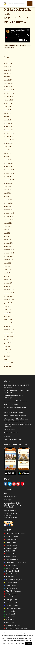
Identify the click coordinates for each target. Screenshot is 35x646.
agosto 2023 (8, 183)
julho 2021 (7, 266)
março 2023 (8, 199)
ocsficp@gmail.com (10, 496)
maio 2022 (7, 233)
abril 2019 (7, 356)
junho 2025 (7, 110)
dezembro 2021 (9, 249)
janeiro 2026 (8, 86)
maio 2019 (7, 352)
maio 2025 (7, 113)
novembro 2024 (9, 133)
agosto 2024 (8, 143)
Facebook (5, 484)
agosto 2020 (8, 303)
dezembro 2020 (9, 289)
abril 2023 (7, 196)
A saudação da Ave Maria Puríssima (15, 401)
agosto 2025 (8, 103)
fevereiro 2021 (8, 283)
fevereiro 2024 (8, 163)
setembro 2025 (9, 100)
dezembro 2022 (9, 209)
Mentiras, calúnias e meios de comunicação (13, 396)
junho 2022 (7, 229)
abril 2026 (7, 76)
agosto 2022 (8, 223)
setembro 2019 (8, 339)
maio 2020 (7, 313)
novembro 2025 (9, 93)
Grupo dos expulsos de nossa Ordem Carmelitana (16, 391)
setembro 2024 (9, 139)
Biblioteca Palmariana (11, 404)
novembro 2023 (9, 173)
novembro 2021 (9, 253)
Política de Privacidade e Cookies (15, 407)
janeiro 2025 (8, 126)
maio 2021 (7, 273)
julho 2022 (7, 226)
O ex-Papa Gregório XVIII (12, 439)
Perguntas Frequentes (11, 432)
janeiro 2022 (8, 246)
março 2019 (7, 359)
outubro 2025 (8, 96)
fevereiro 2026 (8, 83)
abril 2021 (7, 276)
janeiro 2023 (8, 206)
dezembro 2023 (9, 169)
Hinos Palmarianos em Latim (13, 412)
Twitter (10, 484)
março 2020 (8, 319)
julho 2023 (7, 186)
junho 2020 (7, 309)
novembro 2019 (9, 333)
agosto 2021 (7, 263)
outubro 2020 (8, 296)
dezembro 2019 (9, 329)
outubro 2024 (8, 136)
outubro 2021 (8, 256)
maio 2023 (7, 193)
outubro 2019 (8, 336)
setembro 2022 (9, 219)
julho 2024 (7, 146)
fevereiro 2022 (8, 243)
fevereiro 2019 (8, 362)
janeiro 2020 (8, 326)
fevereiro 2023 (8, 203)
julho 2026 (7, 66)
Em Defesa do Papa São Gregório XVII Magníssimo (16, 386)
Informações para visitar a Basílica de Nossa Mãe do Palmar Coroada (16, 420)
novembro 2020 (9, 293)
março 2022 (7, 239)
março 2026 (8, 80)
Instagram (22, 484)
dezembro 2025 (9, 90)
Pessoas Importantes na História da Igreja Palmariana (17, 425)
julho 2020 (7, 306)
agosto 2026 (8, 63)
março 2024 (8, 159)
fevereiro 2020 (8, 322)
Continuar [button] (28, 643)
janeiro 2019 (8, 366)
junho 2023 (7, 189)
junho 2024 (7, 150)
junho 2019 (7, 349)
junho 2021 (7, 269)
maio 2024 (7, 153)
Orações (6, 436)
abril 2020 (7, 316)
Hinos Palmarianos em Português (15, 415)
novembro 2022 (9, 213)
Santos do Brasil (9, 429)
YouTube (14, 484)
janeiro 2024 (8, 166)
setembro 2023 (9, 179)
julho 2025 (7, 106)
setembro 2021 (8, 259)
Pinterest (18, 484)
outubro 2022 (8, 216)
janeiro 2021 (7, 286)
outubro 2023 (8, 176)
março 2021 (7, 279)
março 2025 (8, 120)
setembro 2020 (9, 299)
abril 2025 (7, 116)
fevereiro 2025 (8, 123)
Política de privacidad (16, 643)
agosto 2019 (7, 342)
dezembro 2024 (9, 130)
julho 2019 (7, 346)
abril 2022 (7, 236)
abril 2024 (7, 156)
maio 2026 (7, 73)
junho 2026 (7, 70)
